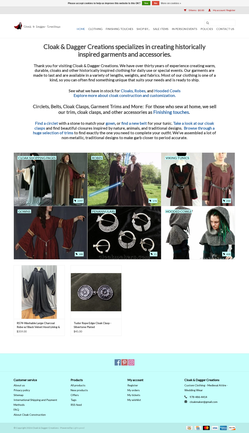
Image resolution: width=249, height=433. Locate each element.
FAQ (16, 409)
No (155, 3)
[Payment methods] (189, 427)
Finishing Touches (119, 29)
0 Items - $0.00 (196, 10)
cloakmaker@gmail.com (203, 401)
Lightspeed (78, 427)
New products (79, 390)
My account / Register (224, 10)
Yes (146, 3)
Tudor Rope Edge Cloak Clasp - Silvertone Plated (92, 325)
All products (78, 385)
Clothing (95, 29)
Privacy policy (22, 390)
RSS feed (76, 404)
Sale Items (160, 29)
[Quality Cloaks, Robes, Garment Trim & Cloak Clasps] (37, 26)
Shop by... (143, 29)
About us (19, 385)
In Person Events (184, 29)
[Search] (207, 23)
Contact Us (225, 29)
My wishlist (134, 399)
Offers (75, 395)
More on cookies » (171, 3)
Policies (207, 29)
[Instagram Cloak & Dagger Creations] (131, 362)
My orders (133, 390)
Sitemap (19, 395)
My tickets (133, 395)
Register (132, 385)
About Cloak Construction (30, 414)
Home (81, 29)
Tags (73, 399)
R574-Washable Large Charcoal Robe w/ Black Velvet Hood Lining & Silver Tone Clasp (38, 325)
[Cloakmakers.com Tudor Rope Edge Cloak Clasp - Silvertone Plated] (96, 292)
